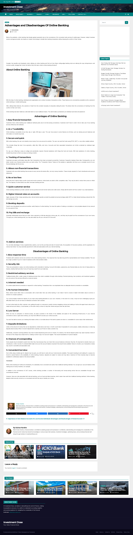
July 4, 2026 (10, 492)
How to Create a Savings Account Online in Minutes (17, 453)
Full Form (72, 14)
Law (63, 14)
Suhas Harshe (15, 30)
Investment (19, 14)
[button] (125, 14)
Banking (7, 22)
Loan (47, 14)
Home (97, 532)
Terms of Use (127, 532)
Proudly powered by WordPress (10, 532)
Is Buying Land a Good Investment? (110, 105)
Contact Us (82, 14)
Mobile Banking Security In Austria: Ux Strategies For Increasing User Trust (79, 454)
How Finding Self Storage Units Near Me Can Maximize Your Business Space (18, 490)
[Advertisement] (50, 52)
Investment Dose (13, 6)
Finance (39, 14)
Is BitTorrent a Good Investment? (110, 91)
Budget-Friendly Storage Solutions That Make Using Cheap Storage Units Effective (81, 490)
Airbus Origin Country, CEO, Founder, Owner (113, 84)
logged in (14, 468)
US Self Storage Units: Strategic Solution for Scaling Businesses (50, 489)
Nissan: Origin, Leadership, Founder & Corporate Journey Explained (112, 490)
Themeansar (32, 532)
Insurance (56, 14)
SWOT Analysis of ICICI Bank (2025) (48, 453)
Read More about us (14, 512)
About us (101, 532)
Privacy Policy (119, 532)
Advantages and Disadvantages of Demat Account (66, 419)
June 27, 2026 (105, 492)
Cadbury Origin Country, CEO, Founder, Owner (113, 87)
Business (30, 14)
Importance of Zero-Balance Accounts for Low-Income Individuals (29, 419)
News (11, 14)
